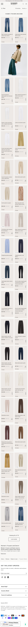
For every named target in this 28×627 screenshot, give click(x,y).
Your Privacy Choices (12, 622)
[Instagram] (5, 577)
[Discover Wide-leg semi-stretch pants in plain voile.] (7, 461)
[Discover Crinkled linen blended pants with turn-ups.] (20, 379)
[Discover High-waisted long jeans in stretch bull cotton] (20, 85)
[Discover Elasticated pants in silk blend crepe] (20, 406)
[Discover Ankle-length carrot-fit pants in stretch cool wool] (7, 327)
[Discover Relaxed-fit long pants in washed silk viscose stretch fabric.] (7, 433)
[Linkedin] (8, 577)
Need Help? (4, 586)
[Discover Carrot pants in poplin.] (7, 193)
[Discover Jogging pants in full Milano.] (20, 246)
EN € (6, 603)
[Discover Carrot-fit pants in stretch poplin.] (20, 139)
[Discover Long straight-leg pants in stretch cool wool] (7, 299)
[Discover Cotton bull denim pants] (20, 113)
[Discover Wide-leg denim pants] (7, 514)
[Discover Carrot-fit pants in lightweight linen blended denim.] (7, 85)
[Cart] (26, 4)
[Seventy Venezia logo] (14, 4)
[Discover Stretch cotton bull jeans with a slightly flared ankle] (7, 113)
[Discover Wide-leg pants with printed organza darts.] (20, 193)
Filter (4, 8)
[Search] (23, 4)
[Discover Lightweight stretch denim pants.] (7, 272)
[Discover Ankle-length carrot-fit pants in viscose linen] (7, 379)
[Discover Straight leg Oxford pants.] (7, 246)
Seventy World (5, 591)
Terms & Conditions (6, 595)
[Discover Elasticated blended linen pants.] (20, 461)
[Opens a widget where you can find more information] (5, 624)
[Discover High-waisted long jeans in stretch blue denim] (7, 25)
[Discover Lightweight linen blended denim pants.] (20, 25)
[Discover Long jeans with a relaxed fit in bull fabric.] (7, 220)
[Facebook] (2, 577)
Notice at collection (7, 625)
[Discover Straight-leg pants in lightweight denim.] (20, 514)
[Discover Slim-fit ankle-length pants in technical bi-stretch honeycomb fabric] (20, 272)
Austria (2, 603)
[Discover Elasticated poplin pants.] (20, 168)
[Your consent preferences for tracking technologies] (25, 624)
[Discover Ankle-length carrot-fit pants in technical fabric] (7, 354)
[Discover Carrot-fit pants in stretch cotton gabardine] (7, 168)
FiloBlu (3, 610)
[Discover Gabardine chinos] (7, 406)
